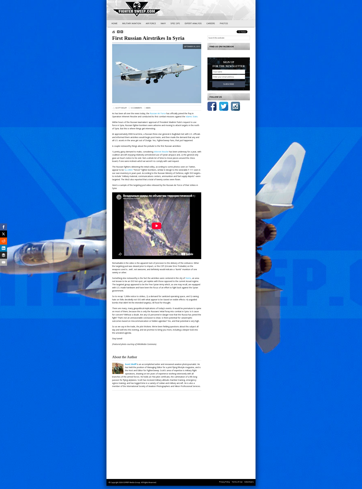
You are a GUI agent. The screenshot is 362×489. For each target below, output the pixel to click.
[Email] (3, 262)
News (148, 108)
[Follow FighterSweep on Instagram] (235, 107)
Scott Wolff (121, 108)
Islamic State (192, 116)
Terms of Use (237, 482)
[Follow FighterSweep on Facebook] (211, 107)
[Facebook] (3, 226)
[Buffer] (3, 255)
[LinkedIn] (3, 248)
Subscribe (228, 84)
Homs (188, 278)
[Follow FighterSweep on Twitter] (223, 107)
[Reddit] (3, 241)
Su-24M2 (128, 170)
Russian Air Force (158, 113)
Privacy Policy (224, 482)
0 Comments (136, 108)
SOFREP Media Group (131, 482)
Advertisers (249, 482)
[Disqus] (156, 434)
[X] (3, 234)
